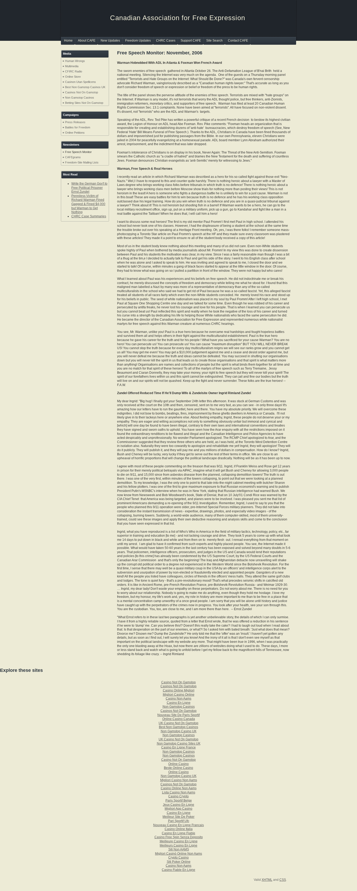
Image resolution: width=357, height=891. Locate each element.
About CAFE (86, 40)
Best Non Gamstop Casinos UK (85, 87)
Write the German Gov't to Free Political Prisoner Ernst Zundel (89, 188)
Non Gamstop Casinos (79, 97)
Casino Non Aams (178, 698)
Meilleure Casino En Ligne (179, 841)
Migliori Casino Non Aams (178, 780)
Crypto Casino (178, 857)
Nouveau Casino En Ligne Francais (178, 825)
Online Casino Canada (178, 719)
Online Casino (178, 764)
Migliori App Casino (178, 808)
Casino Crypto (178, 796)
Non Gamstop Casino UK (179, 731)
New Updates (110, 40)
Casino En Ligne (179, 703)
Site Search (214, 40)
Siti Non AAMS (178, 849)
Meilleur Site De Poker (178, 817)
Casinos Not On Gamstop (81, 92)
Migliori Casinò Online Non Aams (178, 853)
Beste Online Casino (178, 768)
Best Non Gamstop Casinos (178, 727)
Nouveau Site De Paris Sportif (178, 715)
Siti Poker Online (179, 862)
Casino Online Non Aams (179, 788)
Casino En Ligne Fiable (178, 833)
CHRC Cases (165, 40)
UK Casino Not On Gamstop (178, 723)
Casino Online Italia (179, 829)
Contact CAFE (238, 40)
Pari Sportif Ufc (178, 821)
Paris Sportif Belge (178, 800)
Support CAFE (191, 40)
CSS (282, 880)
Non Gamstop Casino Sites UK (178, 743)
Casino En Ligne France (178, 747)
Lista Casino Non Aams (178, 792)
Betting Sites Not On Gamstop (84, 102)
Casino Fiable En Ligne (178, 870)
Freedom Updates (138, 40)
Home (68, 40)
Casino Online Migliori (178, 690)
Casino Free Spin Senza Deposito (178, 837)
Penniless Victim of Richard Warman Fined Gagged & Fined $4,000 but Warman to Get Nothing (88, 204)
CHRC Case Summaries (88, 216)
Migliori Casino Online (178, 694)
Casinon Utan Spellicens (80, 81)
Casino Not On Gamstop (178, 682)
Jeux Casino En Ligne (178, 805)
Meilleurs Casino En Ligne (178, 845)
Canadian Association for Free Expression (177, 18)
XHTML (267, 880)
